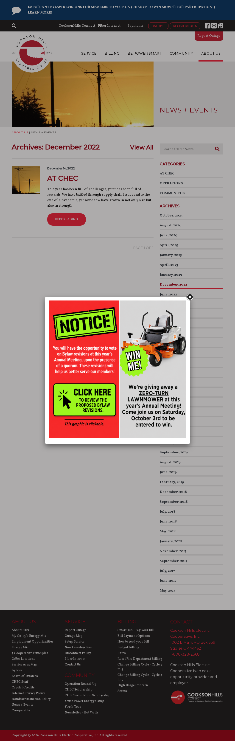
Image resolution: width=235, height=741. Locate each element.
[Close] (190, 297)
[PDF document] (117, 437)
